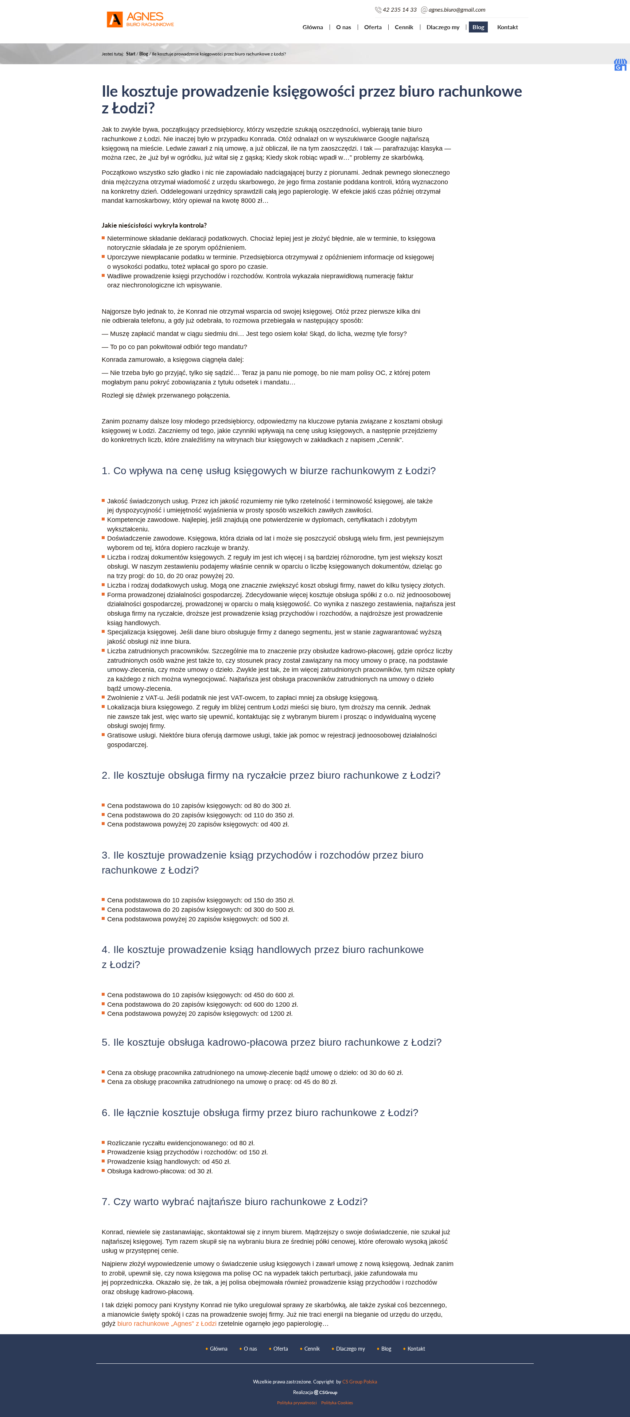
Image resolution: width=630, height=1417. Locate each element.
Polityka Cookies (337, 1402)
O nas (343, 27)
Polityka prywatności (297, 1402)
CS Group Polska (359, 1381)
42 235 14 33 (400, 9)
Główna (313, 27)
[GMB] (620, 64)
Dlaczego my (443, 27)
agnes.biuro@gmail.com (457, 9)
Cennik (404, 27)
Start (130, 54)
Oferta (373, 27)
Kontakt (507, 27)
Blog (478, 27)
